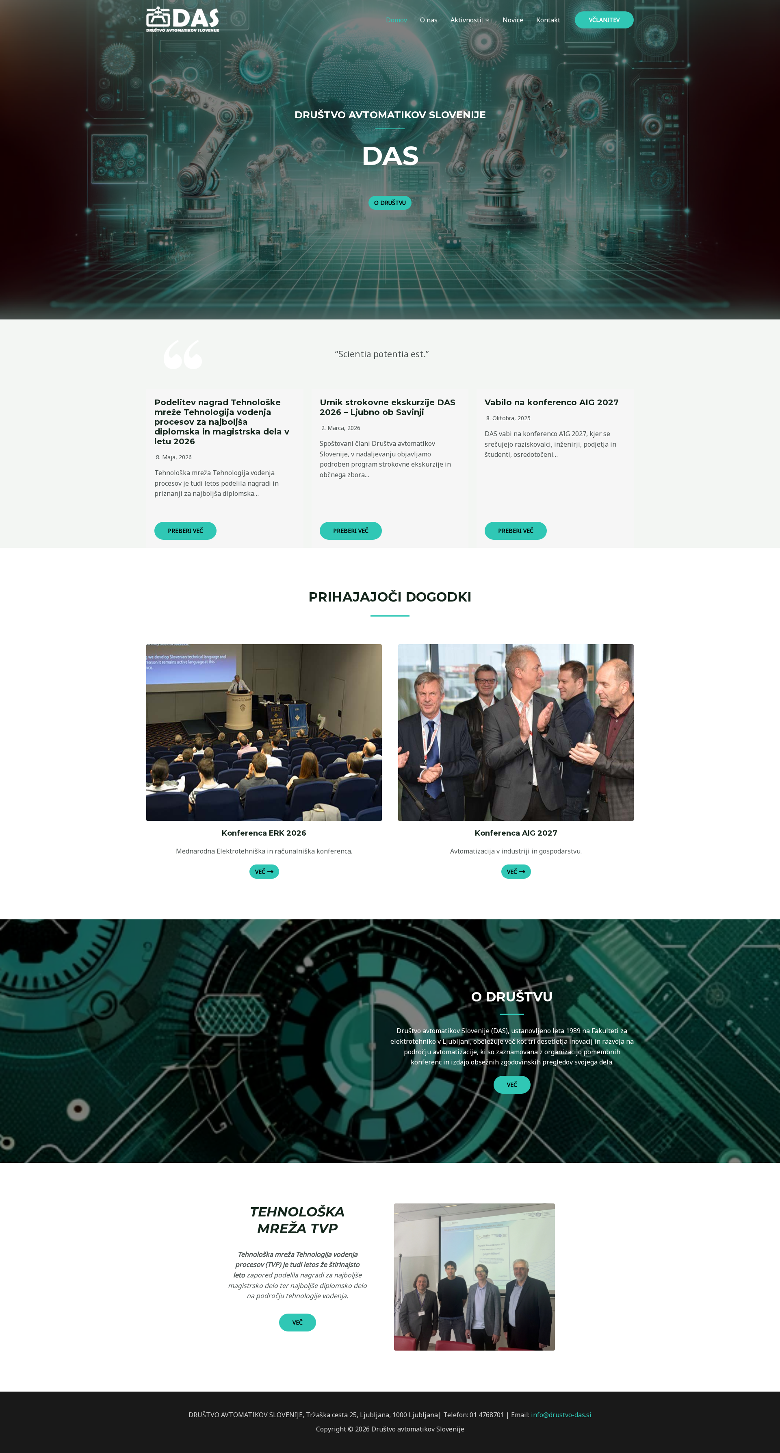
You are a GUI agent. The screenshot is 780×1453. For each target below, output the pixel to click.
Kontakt (548, 19)
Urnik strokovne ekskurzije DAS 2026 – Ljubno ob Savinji (387, 407)
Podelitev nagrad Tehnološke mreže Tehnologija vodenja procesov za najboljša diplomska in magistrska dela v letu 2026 (221, 421)
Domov (396, 19)
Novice (513, 19)
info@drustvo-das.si (561, 1414)
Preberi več (185, 530)
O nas (429, 19)
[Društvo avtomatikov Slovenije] (185, 19)
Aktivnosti (466, 19)
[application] (485, 20)
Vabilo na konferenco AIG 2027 (552, 402)
